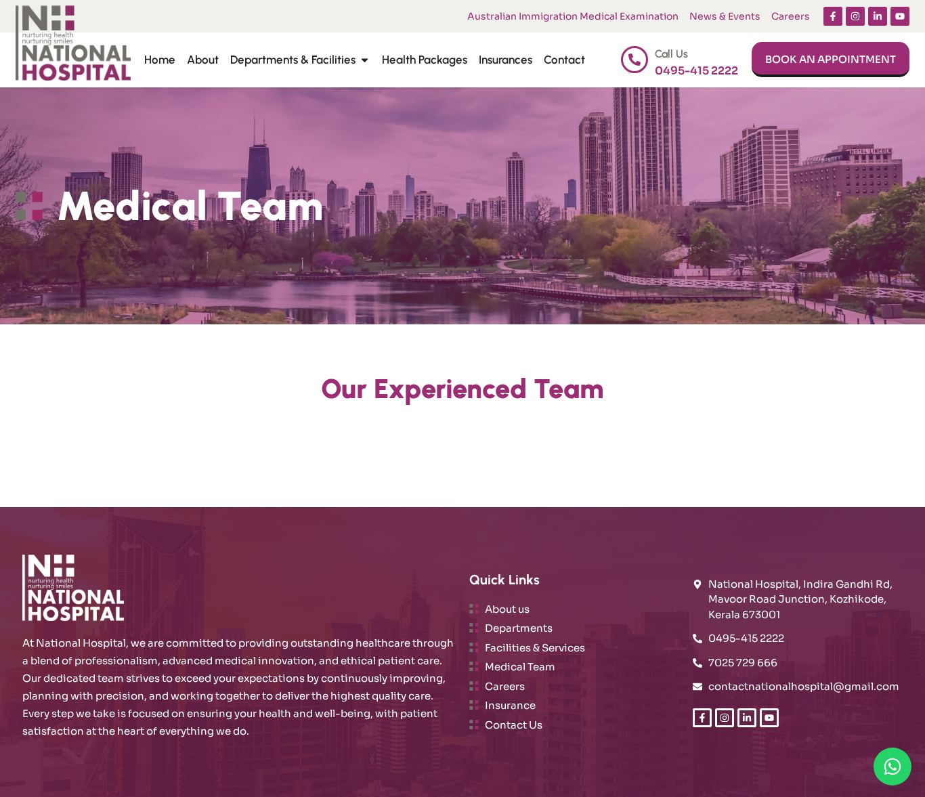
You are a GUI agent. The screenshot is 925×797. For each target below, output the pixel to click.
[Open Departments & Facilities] (364, 60)
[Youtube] (899, 16)
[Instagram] (855, 16)
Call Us (671, 53)
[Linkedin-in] (877, 16)
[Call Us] (634, 59)
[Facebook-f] (832, 16)
